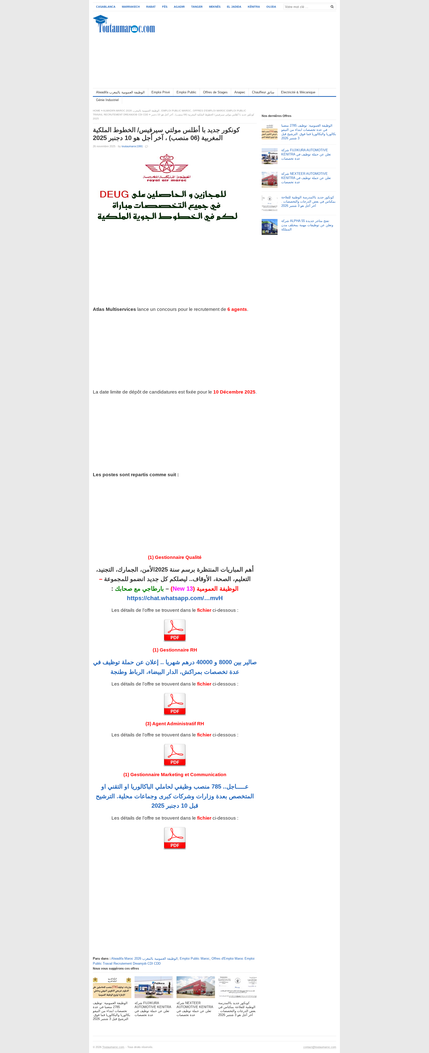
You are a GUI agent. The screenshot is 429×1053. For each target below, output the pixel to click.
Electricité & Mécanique (298, 92)
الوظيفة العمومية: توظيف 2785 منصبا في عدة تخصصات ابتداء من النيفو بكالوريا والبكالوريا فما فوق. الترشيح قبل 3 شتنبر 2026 (308, 132)
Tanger (197, 6)
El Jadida (234, 6)
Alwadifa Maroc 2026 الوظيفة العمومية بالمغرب (131, 110)
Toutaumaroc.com (113, 1047)
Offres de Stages (215, 92)
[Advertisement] (245, 49)
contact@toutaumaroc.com (319, 1047)
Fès (164, 6)
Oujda (271, 6)
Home (96, 110)
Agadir (179, 6)
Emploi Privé (160, 92)
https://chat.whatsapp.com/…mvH (175, 598)
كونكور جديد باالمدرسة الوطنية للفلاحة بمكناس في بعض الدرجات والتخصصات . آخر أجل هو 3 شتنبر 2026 (308, 201)
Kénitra (254, 6)
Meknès (214, 6)
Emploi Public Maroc (176, 110)
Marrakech (131, 6)
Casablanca (105, 6)
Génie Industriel (107, 100)
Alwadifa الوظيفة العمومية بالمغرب (120, 92)
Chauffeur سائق (263, 92)
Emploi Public (186, 92)
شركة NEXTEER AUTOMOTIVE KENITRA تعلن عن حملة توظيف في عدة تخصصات (306, 178)
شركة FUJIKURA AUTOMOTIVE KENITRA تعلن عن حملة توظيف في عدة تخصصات (306, 154)
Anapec (239, 92)
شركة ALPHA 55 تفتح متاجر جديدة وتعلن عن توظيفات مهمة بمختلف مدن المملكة (307, 225)
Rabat (151, 6)
